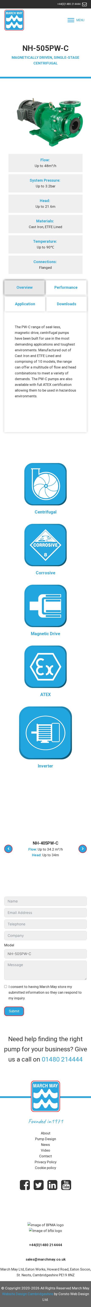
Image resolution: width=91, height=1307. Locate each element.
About (45, 1133)
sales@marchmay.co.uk (46, 1259)
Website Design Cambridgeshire (27, 1294)
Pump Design (45, 1139)
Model (9, 945)
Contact (45, 1156)
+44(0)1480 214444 (68, 4)
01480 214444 (62, 1059)
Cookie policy (45, 1168)
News (45, 1144)
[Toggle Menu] (71, 20)
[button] (80, 20)
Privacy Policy (46, 1162)
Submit (14, 1011)
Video (45, 1150)
